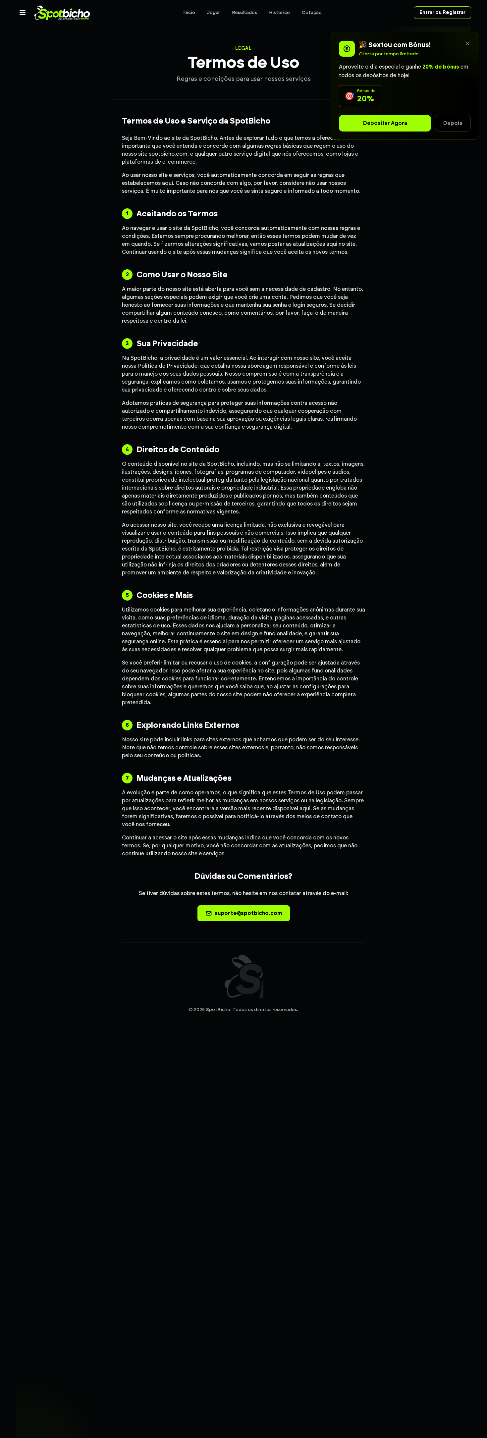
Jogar (213, 12)
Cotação (312, 12)
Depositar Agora (385, 123)
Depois (452, 123)
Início (189, 12)
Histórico (279, 12)
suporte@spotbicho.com (248, 913)
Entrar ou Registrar (442, 12)
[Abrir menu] (22, 12)
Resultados (244, 12)
